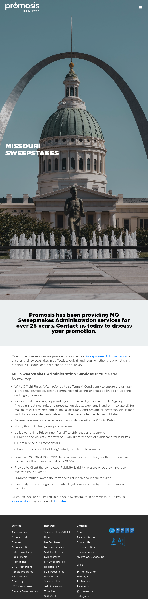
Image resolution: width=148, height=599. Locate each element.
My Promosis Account (90, 556)
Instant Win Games (23, 552)
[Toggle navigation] (140, 7)
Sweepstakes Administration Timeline (53, 586)
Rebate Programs (22, 571)
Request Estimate (87, 547)
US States (59, 501)
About (80, 532)
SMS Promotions (22, 566)
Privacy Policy (85, 552)
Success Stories (86, 537)
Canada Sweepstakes (25, 591)
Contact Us (83, 542)
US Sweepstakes (22, 586)
